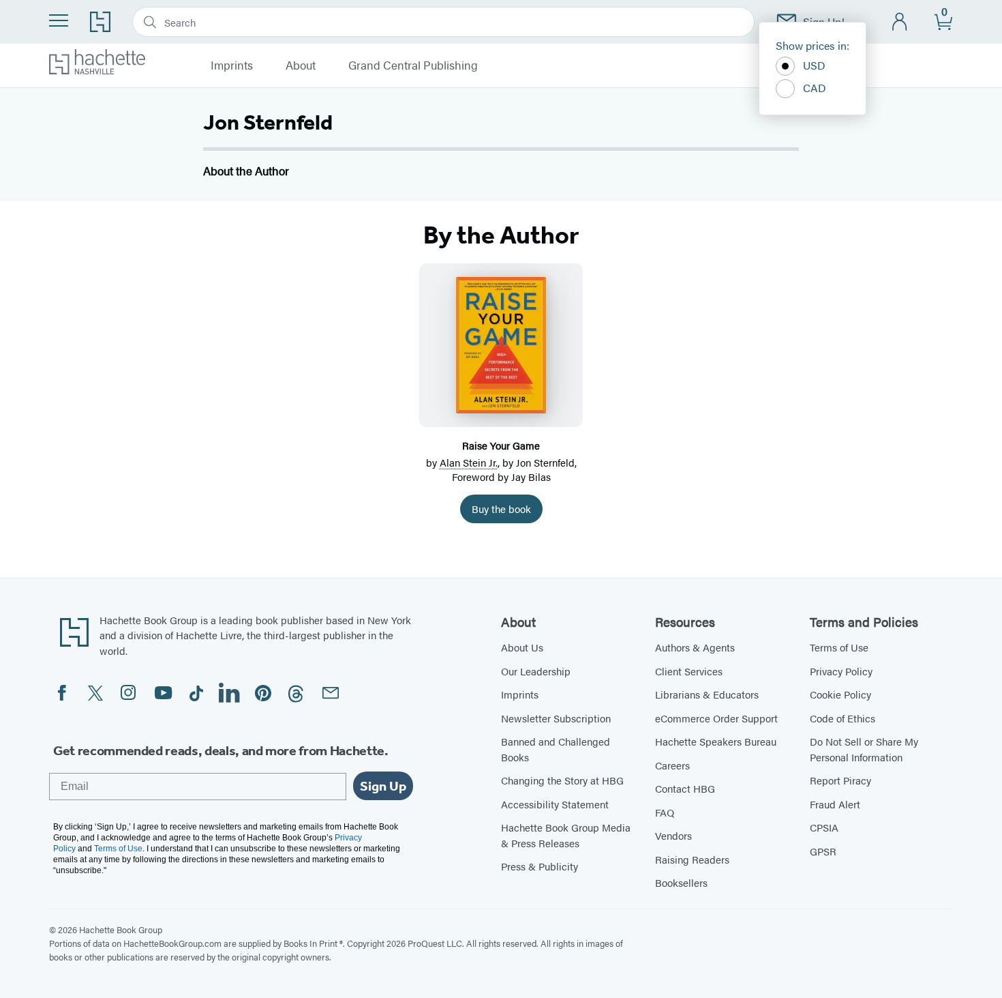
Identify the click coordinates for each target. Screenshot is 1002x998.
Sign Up (383, 786)
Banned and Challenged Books (555, 749)
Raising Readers (692, 859)
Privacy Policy (841, 671)
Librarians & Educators (707, 694)
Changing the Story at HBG (562, 780)
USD (814, 65)
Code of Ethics (842, 718)
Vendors (673, 835)
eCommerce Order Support (716, 718)
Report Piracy (840, 780)
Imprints (232, 65)
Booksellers (681, 882)
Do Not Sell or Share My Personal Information (864, 749)
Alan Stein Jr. (469, 462)
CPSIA (824, 827)
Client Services (689, 671)
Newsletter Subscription (556, 718)
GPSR (823, 851)
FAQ (664, 812)
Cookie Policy (840, 694)
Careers (672, 765)
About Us (522, 647)
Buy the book (501, 508)
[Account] (900, 22)
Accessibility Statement (555, 804)
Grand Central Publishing (413, 65)
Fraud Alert (835, 804)
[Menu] (58, 20)
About (301, 65)
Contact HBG (685, 788)
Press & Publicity (539, 866)
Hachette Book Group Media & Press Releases (566, 835)
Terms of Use (839, 647)
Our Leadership (536, 671)
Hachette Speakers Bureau (715, 741)
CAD (814, 88)
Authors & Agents (695, 647)
